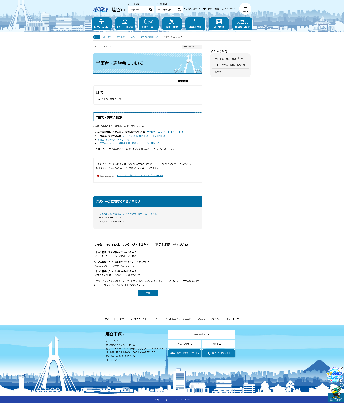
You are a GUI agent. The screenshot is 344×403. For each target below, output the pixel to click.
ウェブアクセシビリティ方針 (144, 319)
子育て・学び (148, 27)
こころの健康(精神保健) (149, 37)
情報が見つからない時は (209, 319)
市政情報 (219, 27)
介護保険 (219, 71)
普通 (114, 256)
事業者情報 (195, 27)
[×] (336, 394)
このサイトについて (114, 319)
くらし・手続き (125, 27)
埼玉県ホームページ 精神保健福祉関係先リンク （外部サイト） (128, 143)
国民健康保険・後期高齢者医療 (230, 65)
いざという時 (101, 27)
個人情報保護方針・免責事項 (177, 319)
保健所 (132, 37)
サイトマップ (232, 319)
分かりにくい (129, 265)
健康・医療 (121, 37)
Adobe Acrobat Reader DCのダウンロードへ (140, 175)
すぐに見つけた (104, 275)
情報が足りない (128, 256)
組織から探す (242, 27)
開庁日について (113, 360)
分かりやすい (103, 265)
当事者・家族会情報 (111, 99)
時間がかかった (132, 275)
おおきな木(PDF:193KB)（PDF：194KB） (144, 136)
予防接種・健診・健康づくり (229, 58)
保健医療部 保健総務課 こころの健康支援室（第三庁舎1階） (129, 214)
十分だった (102, 256)
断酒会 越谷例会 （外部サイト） (113, 139)
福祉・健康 (172, 27)
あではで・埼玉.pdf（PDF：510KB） (165, 132)
